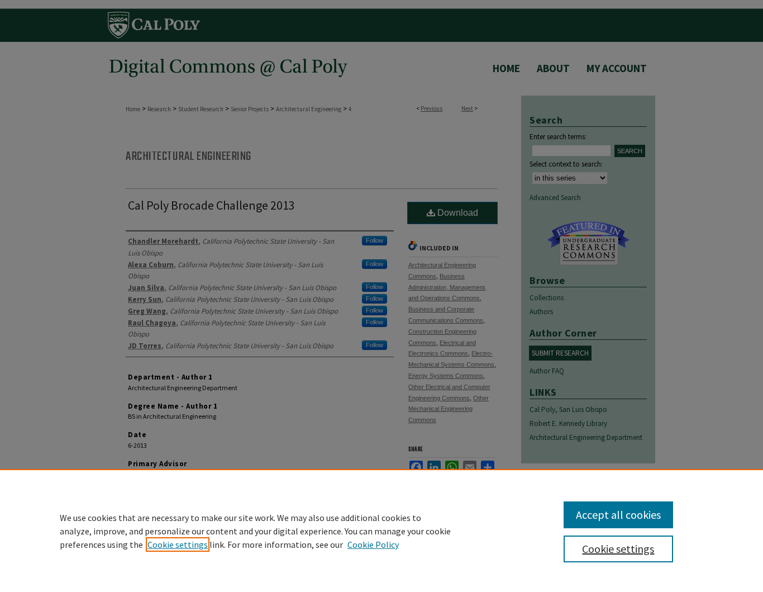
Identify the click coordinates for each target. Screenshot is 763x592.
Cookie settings (177, 544)
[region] (381, 530)
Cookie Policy (373, 544)
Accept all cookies (618, 515)
